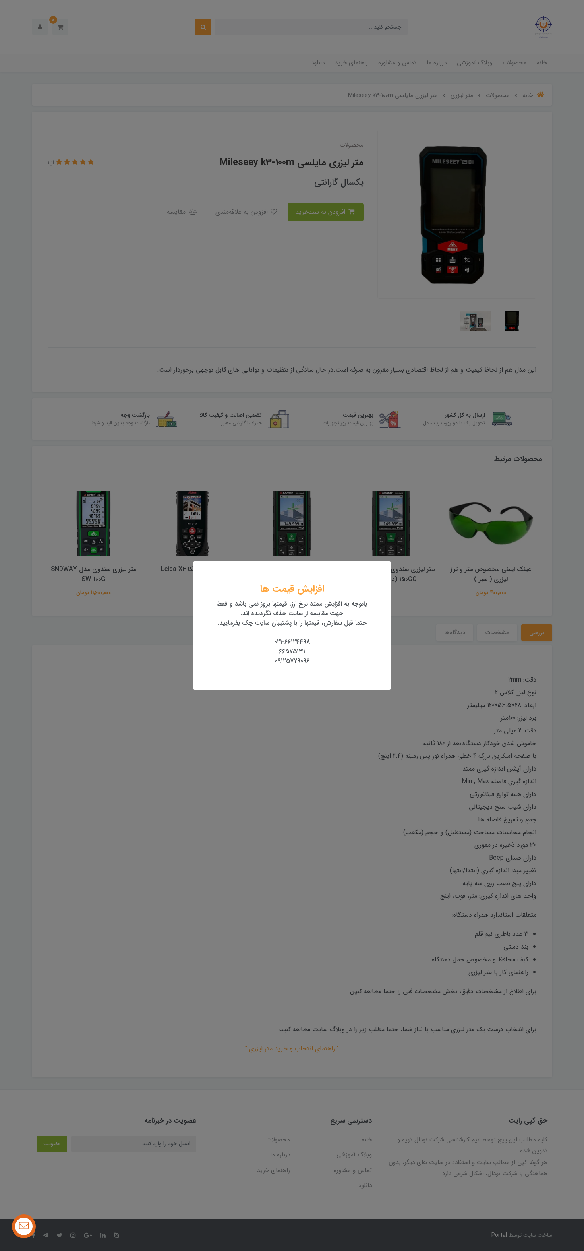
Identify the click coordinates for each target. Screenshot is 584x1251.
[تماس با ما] (24, 1226)
